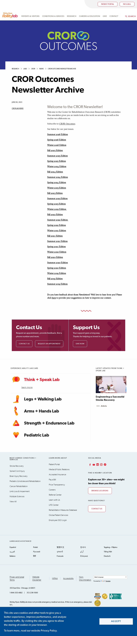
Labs (25, 69)
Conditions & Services (53, 16)
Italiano (12, 556)
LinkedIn (97, 464)
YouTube (93, 464)
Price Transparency (57, 485)
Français (60, 556)
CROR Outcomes (67, 123)
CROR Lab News (17, 108)
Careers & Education (89, 16)
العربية (12, 552)
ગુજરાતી (60, 552)
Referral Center (55, 495)
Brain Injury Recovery (18, 476)
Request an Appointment (49, 344)
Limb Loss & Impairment (19, 491)
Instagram (101, 464)
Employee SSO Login (58, 520)
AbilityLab (10, 15)
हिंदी (34, 556)
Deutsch (107, 556)
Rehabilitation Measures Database (63, 510)
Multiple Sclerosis (17, 496)
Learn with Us (54, 500)
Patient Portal (107, 4)
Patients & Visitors (30, 16)
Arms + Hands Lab (41, 411)
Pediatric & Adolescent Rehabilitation (25, 481)
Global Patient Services (58, 515)
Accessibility (68, 578)
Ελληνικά (84, 556)
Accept (116, 621)
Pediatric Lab (36, 435)
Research (71, 16)
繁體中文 (60, 547)
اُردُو (81, 552)
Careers (52, 490)
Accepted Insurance (57, 474)
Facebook (89, 464)
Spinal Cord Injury (17, 471)
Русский (36, 552)
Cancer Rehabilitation (19, 486)
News (41, 69)
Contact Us (24, 344)
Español (13, 547)
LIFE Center (54, 505)
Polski (35, 547)
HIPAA (55, 578)
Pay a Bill (52, 480)
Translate (108, 581)
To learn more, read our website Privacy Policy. (30, 630)
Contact (114, 16)
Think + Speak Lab (42, 380)
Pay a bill (127, 4)
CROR (33, 69)
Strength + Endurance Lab (49, 423)
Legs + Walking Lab (43, 399)
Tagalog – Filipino (110, 547)
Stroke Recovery (17, 466)
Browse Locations (100, 491)
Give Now (80, 344)
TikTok (104, 464)
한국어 (83, 547)
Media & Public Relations (59, 469)
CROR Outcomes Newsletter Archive (62, 69)
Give (105, 16)
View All (13, 501)
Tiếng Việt (108, 552)
